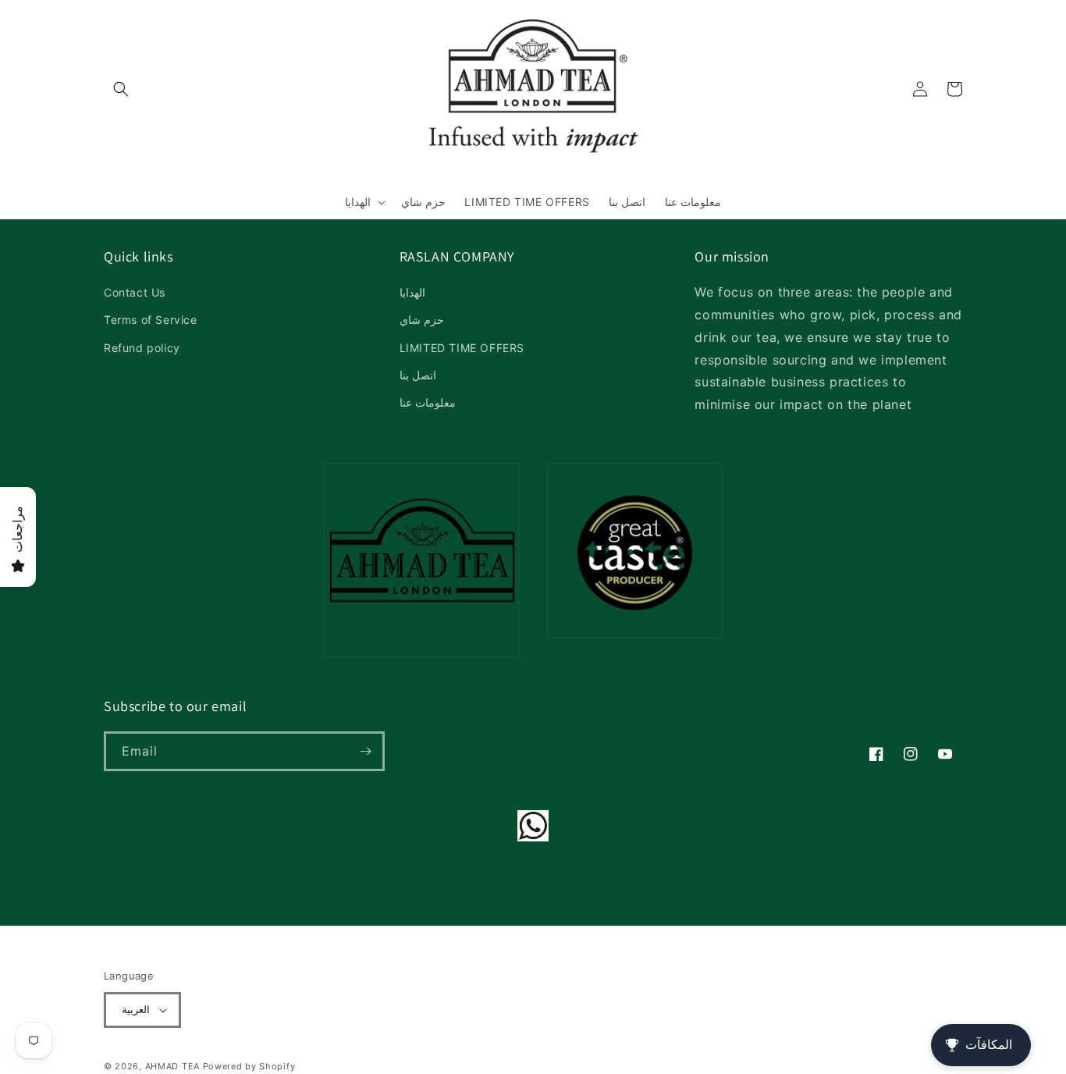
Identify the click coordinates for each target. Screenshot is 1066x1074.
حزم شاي (422, 319)
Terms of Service (150, 319)
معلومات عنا (428, 402)
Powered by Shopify (249, 1066)
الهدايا (412, 292)
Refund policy (142, 347)
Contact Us (134, 292)
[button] (121, 89)
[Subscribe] (365, 751)
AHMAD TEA (172, 1066)
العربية (136, 1009)
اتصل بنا (418, 375)
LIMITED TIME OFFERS (462, 347)
